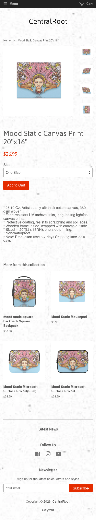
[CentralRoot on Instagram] (48, 454)
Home (7, 40)
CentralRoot (48, 21)
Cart (89, 3)
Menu (13, 3)
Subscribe (81, 488)
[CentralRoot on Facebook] (37, 454)
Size (6, 164)
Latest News (48, 429)
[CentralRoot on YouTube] (58, 454)
